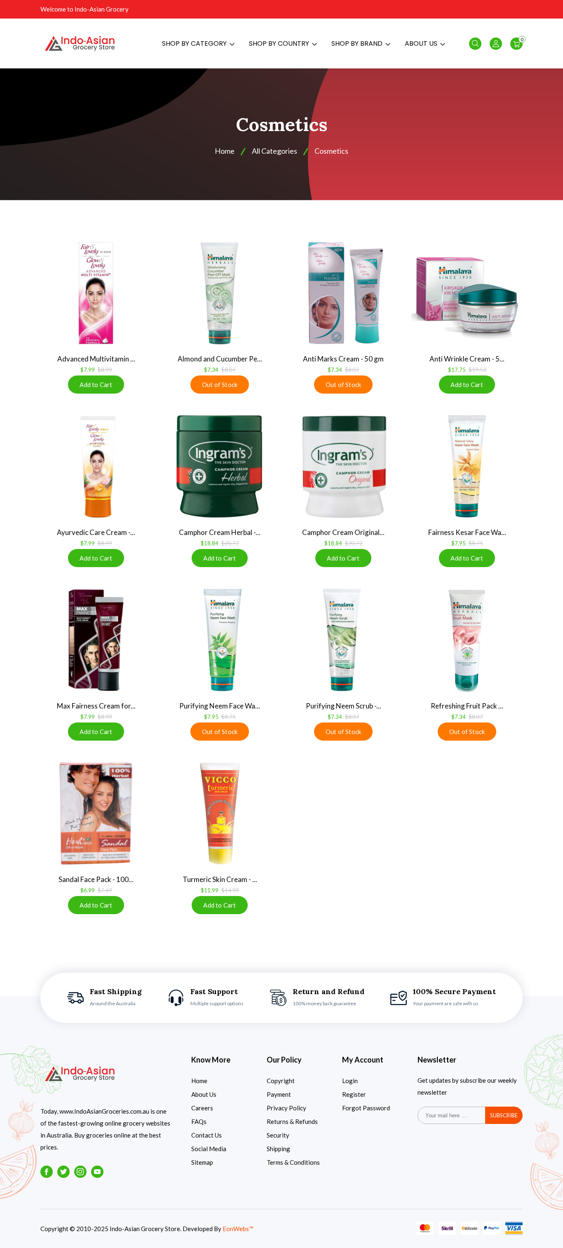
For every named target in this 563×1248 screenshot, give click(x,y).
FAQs (198, 1121)
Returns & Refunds (292, 1121)
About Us (203, 1094)
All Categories (274, 150)
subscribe (504, 1115)
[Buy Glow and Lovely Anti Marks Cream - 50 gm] (343, 293)
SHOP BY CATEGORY (195, 43)
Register (354, 1094)
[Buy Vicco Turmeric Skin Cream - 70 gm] (219, 813)
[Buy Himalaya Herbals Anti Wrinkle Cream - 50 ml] (467, 293)
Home (199, 1080)
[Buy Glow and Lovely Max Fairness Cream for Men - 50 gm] (96, 640)
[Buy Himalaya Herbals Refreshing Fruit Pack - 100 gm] (467, 640)
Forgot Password (366, 1108)
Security (278, 1135)
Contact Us (206, 1135)
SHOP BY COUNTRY (280, 43)
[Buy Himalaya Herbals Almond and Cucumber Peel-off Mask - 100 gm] (219, 293)
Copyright (281, 1080)
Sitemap (202, 1162)
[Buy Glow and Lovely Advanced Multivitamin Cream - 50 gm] (96, 293)
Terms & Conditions (293, 1162)
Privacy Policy (286, 1108)
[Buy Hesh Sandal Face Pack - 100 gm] (96, 813)
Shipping (278, 1148)
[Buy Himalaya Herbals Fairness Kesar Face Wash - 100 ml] (467, 466)
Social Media (208, 1148)
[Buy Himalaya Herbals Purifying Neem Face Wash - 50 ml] (219, 640)
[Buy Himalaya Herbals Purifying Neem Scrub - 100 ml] (343, 640)
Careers (202, 1108)
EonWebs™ (238, 1228)
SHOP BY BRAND (357, 43)
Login (350, 1080)
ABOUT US (422, 43)
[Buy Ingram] (219, 466)
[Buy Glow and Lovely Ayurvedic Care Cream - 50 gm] (96, 466)
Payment (279, 1094)
